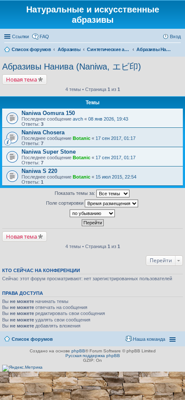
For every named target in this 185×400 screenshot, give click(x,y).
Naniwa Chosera (43, 132)
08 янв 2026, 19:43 (108, 118)
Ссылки (20, 36)
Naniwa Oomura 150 (48, 113)
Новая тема (21, 79)
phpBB (78, 350)
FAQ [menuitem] (44, 36)
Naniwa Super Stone (49, 151)
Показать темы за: (75, 193)
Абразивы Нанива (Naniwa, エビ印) (71, 66)
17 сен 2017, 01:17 (116, 138)
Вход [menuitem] (175, 36)
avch (78, 118)
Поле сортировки (65, 203)
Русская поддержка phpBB (92, 355)
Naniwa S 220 (39, 171)
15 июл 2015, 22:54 (116, 176)
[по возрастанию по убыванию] (92, 213)
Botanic (81, 138)
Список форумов (32, 339)
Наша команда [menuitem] (149, 339)
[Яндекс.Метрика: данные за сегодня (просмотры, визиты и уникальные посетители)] (22, 368)
